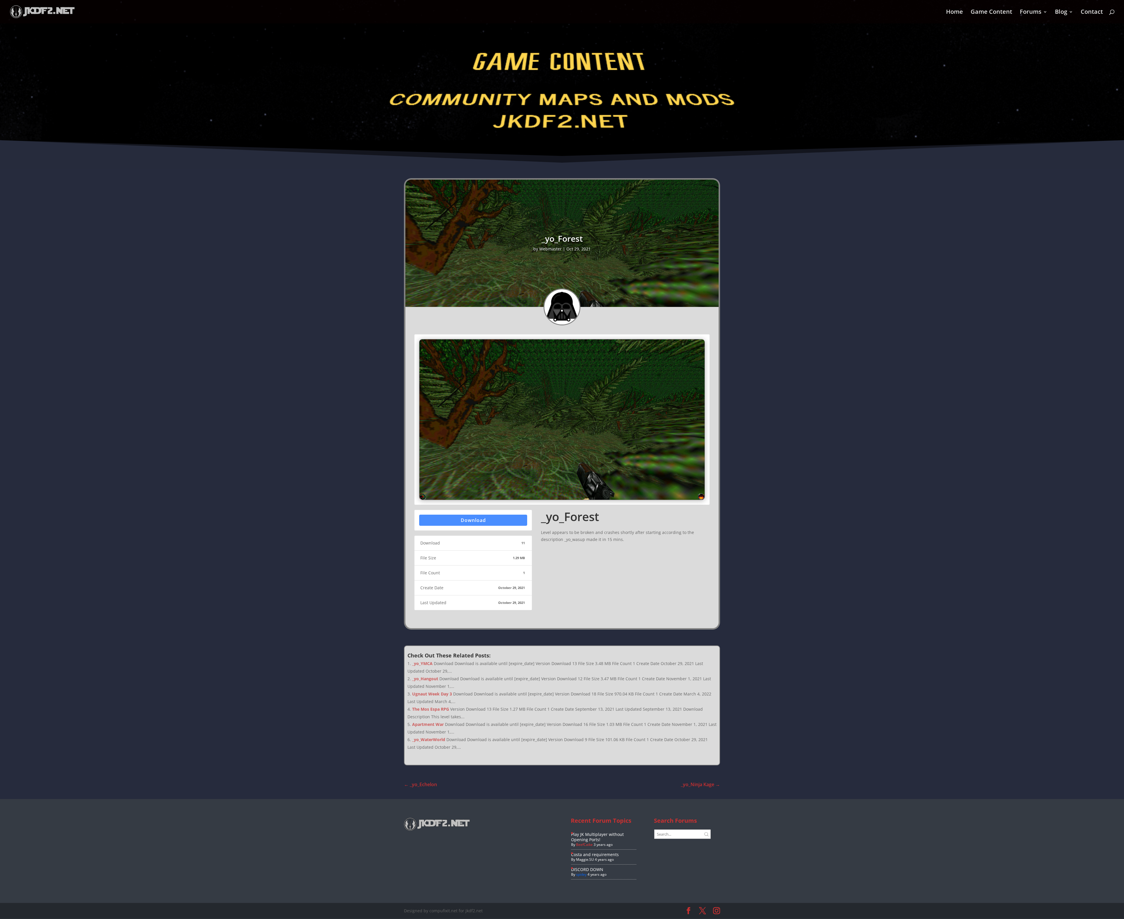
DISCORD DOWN (587, 869)
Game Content (991, 13)
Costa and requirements (595, 854)
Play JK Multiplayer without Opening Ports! (597, 837)
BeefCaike (584, 844)
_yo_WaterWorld (428, 739)
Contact (1092, 13)
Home (954, 13)
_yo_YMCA (422, 663)
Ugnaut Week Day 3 (432, 694)
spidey (581, 874)
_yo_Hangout (425, 678)
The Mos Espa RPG (430, 709)
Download (473, 520)
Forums (1030, 13)
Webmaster (550, 249)
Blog (1061, 13)
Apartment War (428, 724)
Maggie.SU (585, 859)
